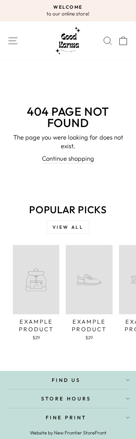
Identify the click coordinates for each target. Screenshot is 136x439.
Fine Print (66, 417)
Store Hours (66, 399)
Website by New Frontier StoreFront (68, 433)
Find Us (66, 380)
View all (68, 227)
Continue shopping (68, 158)
